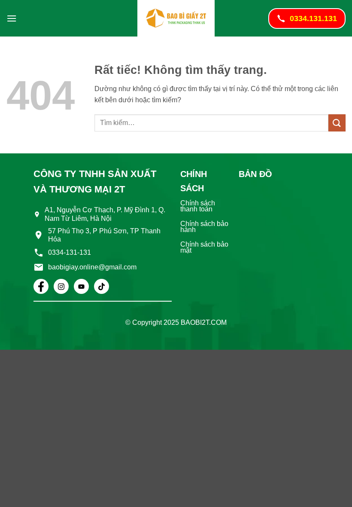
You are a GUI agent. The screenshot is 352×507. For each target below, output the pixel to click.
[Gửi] (337, 122)
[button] (11, 18)
